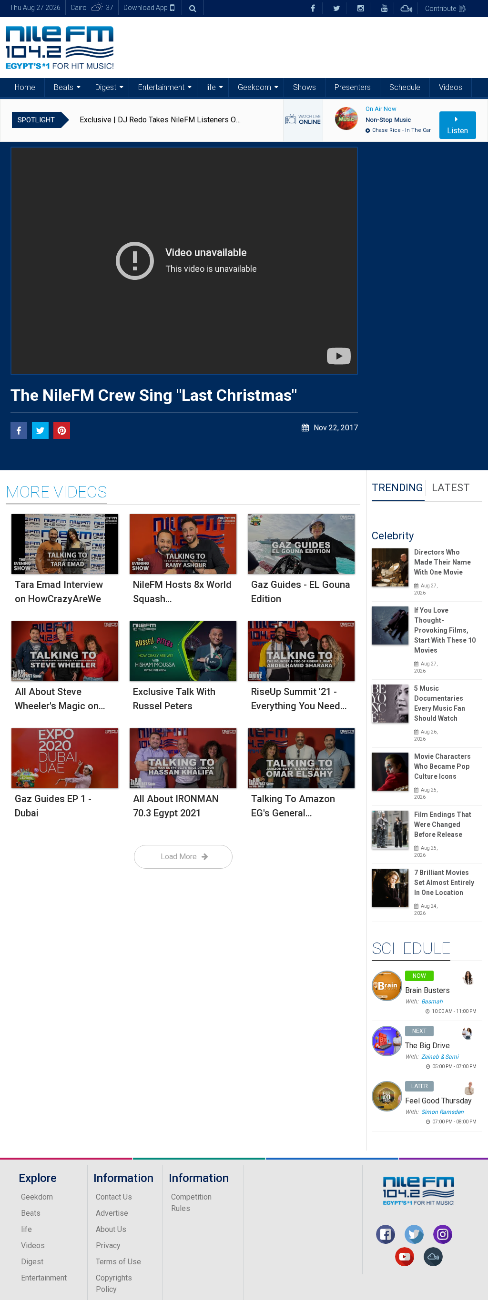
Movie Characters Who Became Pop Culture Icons (442, 766)
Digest (105, 87)
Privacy (108, 1245)
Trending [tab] (397, 488)
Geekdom (254, 87)
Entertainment (161, 87)
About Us (111, 1229)
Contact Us (114, 1196)
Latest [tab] (451, 488)
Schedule (404, 87)
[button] (18, 430)
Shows (304, 87)
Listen (457, 130)
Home (25, 87)
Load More (179, 856)
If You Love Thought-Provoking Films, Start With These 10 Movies (445, 630)
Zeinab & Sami (439, 1056)
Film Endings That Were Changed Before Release (442, 824)
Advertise (112, 1213)
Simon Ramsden (442, 1112)
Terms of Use (118, 1261)
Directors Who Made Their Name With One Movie (442, 562)
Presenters (353, 87)
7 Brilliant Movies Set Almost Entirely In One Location (444, 882)
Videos (450, 87)
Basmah (432, 1001)
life (211, 87)
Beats (63, 87)
